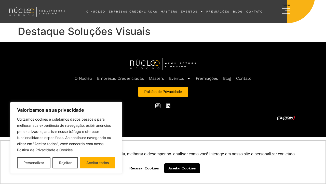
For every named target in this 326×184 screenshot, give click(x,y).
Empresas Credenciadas (133, 11)
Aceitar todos (97, 162)
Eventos (189, 11)
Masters (169, 11)
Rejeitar (65, 162)
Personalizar (33, 162)
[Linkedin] (168, 106)
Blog (238, 11)
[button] (286, 10)
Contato (254, 11)
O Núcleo (95, 11)
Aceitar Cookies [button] (182, 168)
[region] (66, 138)
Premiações (217, 11)
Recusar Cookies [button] (144, 168)
